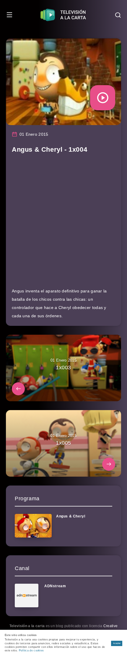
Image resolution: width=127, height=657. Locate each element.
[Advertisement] (63, 223)
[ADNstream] (26, 595)
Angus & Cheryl (70, 516)
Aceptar (117, 643)
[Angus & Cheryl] (33, 526)
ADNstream (55, 586)
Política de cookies (31, 650)
